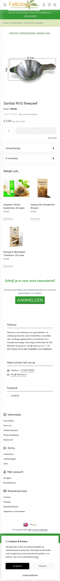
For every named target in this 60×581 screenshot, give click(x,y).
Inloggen (7, 478)
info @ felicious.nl (18, 374)
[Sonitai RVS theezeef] (30, 94)
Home (6, 23)
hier (37, 557)
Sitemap (7, 502)
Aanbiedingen (9, 459)
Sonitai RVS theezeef (33, 23)
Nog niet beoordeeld (28, 114)
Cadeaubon (8, 454)
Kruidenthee (16, 23)
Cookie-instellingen (40, 530)
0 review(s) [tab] (12, 158)
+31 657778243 (27, 370)
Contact (6, 497)
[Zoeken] (55, 4)
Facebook (15, 395)
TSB (29, 530)
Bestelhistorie (9, 482)
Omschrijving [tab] (13, 148)
